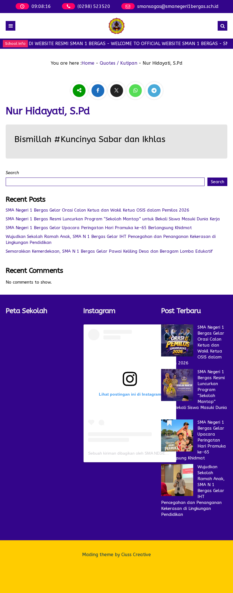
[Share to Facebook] (98, 90)
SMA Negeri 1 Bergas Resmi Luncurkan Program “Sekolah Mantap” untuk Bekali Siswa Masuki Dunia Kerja (113, 218)
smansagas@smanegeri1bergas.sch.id (178, 6)
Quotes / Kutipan (118, 63)
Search (12, 172)
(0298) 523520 (94, 6)
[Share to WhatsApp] (136, 90)
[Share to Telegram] (154, 90)
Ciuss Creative (136, 554)
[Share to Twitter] (117, 90)
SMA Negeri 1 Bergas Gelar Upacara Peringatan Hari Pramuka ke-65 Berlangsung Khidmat (99, 227)
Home (88, 63)
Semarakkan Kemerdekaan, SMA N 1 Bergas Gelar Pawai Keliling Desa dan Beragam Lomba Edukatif (109, 251)
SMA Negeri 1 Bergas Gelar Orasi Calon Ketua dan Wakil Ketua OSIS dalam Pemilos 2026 (97, 210)
